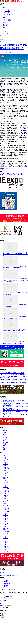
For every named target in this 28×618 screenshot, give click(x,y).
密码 (6, 605)
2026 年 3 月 (5, 464)
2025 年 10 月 (6, 472)
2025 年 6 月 (5, 478)
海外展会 (7, 11)
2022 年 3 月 (5, 543)
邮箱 (1, 615)
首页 (4, 7)
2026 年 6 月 (5, 459)
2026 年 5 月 (5, 460)
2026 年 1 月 (5, 467)
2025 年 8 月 (5, 475)
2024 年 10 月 (6, 492)
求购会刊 (7, 16)
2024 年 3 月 (5, 503)
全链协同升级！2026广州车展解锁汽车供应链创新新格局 (13, 374)
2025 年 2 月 (5, 485)
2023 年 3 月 (5, 523)
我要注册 (8, 35)
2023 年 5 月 (5, 520)
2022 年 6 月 (5, 538)
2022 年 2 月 (5, 544)
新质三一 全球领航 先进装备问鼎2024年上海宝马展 (12, 174)
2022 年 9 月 (5, 533)
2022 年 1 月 (5, 546)
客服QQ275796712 (5, 575)
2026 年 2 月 (5, 465)
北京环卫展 (5, 580)
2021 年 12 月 (6, 547)
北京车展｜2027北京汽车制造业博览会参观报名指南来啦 (13, 382)
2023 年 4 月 (5, 521)
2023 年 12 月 (6, 508)
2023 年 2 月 (5, 524)
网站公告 (5, 447)
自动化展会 (5, 581)
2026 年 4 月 (5, 462)
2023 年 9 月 (5, 513)
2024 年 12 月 (6, 488)
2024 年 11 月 (6, 490)
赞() (1, 160)
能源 (6, 83)
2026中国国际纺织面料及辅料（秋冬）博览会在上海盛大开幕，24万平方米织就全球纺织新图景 (15, 280)
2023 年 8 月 (5, 515)
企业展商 (5, 27)
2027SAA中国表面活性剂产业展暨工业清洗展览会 (12, 373)
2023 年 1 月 (5, 526)
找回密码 (14, 35)
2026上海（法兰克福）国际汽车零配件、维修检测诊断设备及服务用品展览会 (15, 254)
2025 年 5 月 (5, 480)
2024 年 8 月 (5, 495)
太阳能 (23, 149)
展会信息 (2, 572)
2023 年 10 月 (6, 511)
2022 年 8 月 (5, 534)
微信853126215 (13, 575)
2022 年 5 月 (5, 539)
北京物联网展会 (6, 583)
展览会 (4, 17)
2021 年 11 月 (6, 549)
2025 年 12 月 (6, 469)
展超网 (20, 1)
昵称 (1, 613)
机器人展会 (5, 585)
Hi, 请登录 (2, 35)
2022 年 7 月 (5, 536)
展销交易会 (5, 24)
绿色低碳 (25, 132)
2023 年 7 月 (5, 516)
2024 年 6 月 (5, 498)
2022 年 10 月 (6, 531)
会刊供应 (7, 14)
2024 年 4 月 (5, 501)
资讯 (4, 9)
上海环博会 (5, 586)
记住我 (6, 607)
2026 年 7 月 (5, 457)
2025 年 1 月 (5, 487)
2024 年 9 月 (5, 493)
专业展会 (7, 19)
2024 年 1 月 (5, 506)
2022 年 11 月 (6, 529)
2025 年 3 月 (5, 483)
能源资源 (6, 96)
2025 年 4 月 (5, 482)
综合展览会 (8, 20)
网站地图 (13, 589)
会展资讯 (7, 12)
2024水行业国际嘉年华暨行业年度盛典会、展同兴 (12, 173)
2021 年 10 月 (6, 551)
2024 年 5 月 (5, 500)
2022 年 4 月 (5, 541)
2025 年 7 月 (5, 477)
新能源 (8, 141)
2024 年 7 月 (5, 496)
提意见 (4, 31)
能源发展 (12, 85)
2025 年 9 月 (5, 473)
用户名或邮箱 (3, 604)
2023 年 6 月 (5, 518)
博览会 (4, 22)
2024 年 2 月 (5, 505)
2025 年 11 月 (6, 470)
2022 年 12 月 (6, 528)
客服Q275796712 (9, 33)
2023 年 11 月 (6, 510)
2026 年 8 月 (5, 455)
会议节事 (5, 25)
